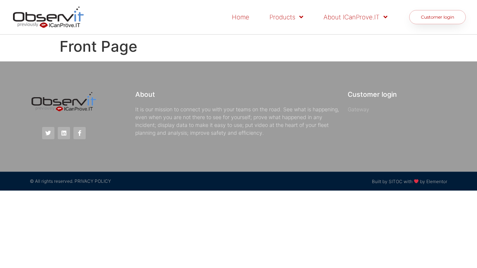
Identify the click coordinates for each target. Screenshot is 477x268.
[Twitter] (48, 133)
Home (240, 17)
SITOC (395, 181)
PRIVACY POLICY (93, 181)
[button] (437, 17)
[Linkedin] (64, 133)
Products (282, 17)
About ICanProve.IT (351, 17)
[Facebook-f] (79, 133)
